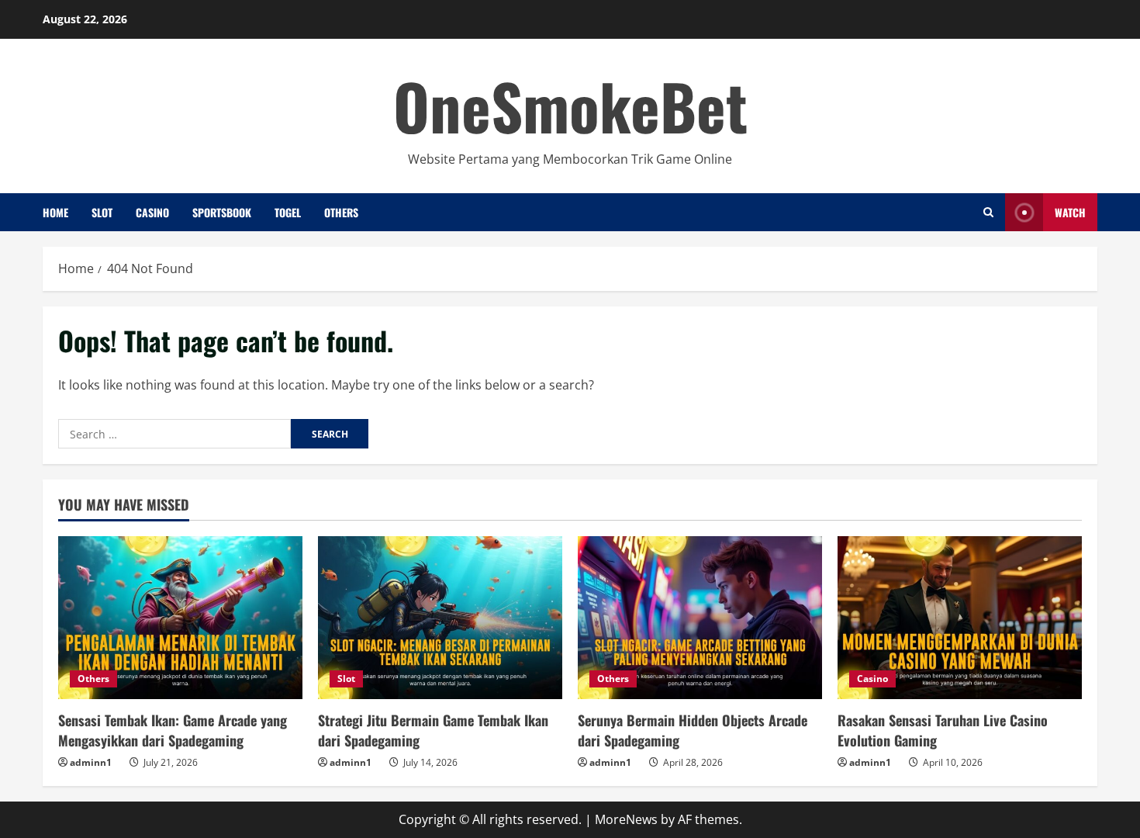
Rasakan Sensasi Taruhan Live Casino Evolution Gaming (943, 730)
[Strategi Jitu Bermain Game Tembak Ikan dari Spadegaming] (440, 617)
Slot (102, 212)
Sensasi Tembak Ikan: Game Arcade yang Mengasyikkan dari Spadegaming (172, 730)
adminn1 (91, 762)
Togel (288, 212)
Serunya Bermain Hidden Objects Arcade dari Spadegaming (692, 730)
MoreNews (626, 819)
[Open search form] (988, 212)
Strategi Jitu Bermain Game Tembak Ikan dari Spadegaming (433, 730)
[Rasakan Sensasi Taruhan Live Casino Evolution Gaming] (960, 617)
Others (341, 212)
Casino (152, 212)
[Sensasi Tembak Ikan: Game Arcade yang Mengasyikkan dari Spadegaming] (180, 617)
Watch (1070, 212)
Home (55, 212)
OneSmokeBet (570, 105)
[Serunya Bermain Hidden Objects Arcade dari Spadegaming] (700, 617)
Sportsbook (221, 212)
